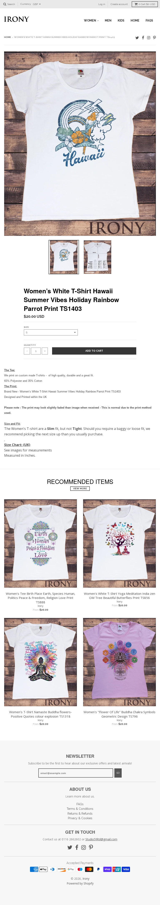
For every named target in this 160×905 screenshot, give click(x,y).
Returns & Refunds (80, 813)
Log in (101, 4)
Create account (119, 4)
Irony (41, 606)
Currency (25, 4)
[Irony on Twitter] (137, 38)
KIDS (121, 20)
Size (26, 327)
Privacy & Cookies (80, 818)
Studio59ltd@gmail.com (101, 839)
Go (118, 773)
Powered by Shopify (80, 883)
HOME (135, 20)
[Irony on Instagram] (148, 38)
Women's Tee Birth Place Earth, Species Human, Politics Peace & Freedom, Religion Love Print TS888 (40, 597)
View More (80, 488)
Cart (147, 4)
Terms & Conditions (80, 808)
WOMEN (90, 20)
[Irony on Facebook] (143, 38)
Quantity (30, 345)
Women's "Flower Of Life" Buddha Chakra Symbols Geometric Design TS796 (119, 714)
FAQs (149, 20)
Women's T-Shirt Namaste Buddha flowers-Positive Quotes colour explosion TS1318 (40, 714)
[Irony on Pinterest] (154, 38)
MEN (108, 20)
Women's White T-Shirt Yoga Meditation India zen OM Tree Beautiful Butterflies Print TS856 (119, 595)
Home (7, 37)
